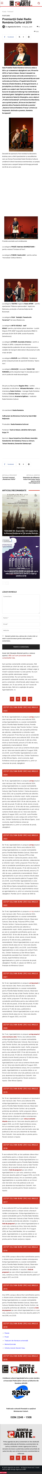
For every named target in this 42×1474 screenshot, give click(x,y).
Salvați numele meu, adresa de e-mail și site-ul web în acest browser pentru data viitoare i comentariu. (19, 638)
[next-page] (7, 583)
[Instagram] (18, 699)
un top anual (33, 983)
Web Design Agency (14, 1469)
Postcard (10, 12)
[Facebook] (12, 699)
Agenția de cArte (14, 26)
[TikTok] (24, 699)
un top (31, 717)
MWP (24, 1469)
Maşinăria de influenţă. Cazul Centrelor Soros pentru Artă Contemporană (31, 480)
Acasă (4, 12)
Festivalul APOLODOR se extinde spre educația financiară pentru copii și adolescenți (21, 573)
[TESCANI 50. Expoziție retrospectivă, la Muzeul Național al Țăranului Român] (21, 515)
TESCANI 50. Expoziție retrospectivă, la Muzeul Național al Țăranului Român (21, 532)
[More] (28, 37)
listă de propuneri (15, 1170)
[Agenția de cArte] (4, 26)
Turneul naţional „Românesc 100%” (9, 478)
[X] (30, 699)
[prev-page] (3, 583)
